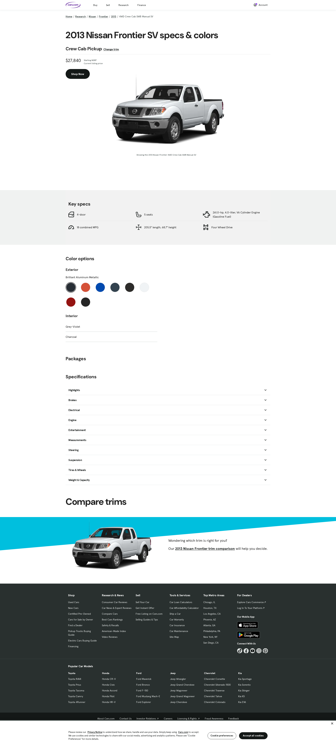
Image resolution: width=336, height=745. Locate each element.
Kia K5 (241, 696)
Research (123, 5)
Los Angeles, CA (211, 613)
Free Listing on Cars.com (149, 613)
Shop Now (77, 74)
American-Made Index (114, 631)
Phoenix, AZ (209, 619)
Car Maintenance (179, 631)
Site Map (174, 636)
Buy (95, 5)
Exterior (72, 269)
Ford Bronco (143, 684)
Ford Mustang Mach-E (148, 696)
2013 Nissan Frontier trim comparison (205, 548)
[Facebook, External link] (246, 650)
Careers (168, 718)
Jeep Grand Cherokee (182, 684)
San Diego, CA (210, 642)
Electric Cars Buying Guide (82, 640)
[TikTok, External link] (239, 650)
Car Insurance (177, 625)
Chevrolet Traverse (214, 690)
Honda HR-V (108, 702)
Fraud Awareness (214, 718)
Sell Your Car (142, 602)
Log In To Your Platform (249, 608)
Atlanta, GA (209, 625)
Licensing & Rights (187, 718)
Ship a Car (175, 613)
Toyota (71, 673)
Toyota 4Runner (76, 702)
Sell (108, 5)
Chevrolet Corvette (214, 679)
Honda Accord (109, 690)
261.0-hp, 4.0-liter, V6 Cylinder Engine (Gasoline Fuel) (236, 214)
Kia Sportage (245, 679)
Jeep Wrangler (178, 679)
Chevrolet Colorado (214, 702)
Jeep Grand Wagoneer (182, 696)
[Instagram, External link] (258, 650)
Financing (73, 646)
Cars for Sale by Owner (80, 619)
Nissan (92, 16)
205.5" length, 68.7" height (160, 227)
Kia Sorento (244, 684)
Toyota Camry (75, 696)
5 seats (148, 214)
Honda (105, 673)
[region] (168, 732)
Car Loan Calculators (181, 602)
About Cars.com (106, 718)
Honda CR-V (109, 679)
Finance (141, 5)
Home (69, 16)
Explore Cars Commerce (250, 602)
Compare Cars (110, 613)
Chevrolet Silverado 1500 (217, 684)
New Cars (73, 608)
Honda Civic (108, 684)
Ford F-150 (142, 690)
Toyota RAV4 (74, 679)
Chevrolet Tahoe (213, 696)
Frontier (103, 16)
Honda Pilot (108, 696)
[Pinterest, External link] (265, 650)
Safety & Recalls (110, 625)
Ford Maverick (143, 679)
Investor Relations (146, 718)
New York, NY (210, 636)
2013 (113, 16)
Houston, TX (209, 608)
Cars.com (183, 732)
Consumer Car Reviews (114, 602)
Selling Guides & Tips (147, 619)
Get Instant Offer (145, 608)
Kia (240, 673)
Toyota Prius (74, 684)
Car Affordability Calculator (184, 608)
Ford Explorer (143, 702)
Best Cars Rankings (112, 619)
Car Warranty (177, 619)
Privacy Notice (95, 732)
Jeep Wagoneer (178, 690)
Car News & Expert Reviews (116, 608)
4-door (81, 214)
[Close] (332, 723)
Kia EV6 (242, 702)
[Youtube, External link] (252, 650)
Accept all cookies (253, 735)
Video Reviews (109, 636)
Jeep (173, 673)
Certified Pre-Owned (79, 613)
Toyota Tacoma (76, 690)
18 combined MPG (87, 227)
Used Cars (73, 602)
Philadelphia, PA (211, 631)
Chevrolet (209, 673)
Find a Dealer (75, 625)
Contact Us (126, 718)
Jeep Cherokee (178, 702)
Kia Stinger (244, 690)
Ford (138, 673)
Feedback (233, 718)
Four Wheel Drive (222, 227)
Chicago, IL (209, 602)
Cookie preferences (222, 735)
